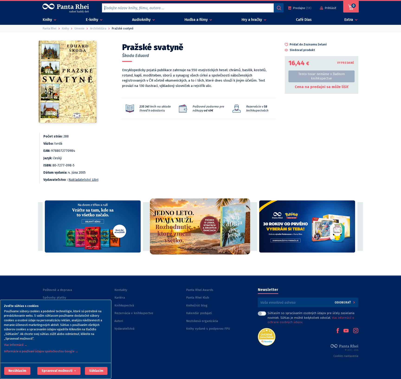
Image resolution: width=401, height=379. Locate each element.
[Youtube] (346, 331)
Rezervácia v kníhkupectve (133, 313)
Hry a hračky (252, 19)
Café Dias (304, 19)
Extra (349, 19)
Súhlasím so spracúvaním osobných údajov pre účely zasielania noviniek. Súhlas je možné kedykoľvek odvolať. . (311, 317)
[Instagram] (355, 331)
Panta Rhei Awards (199, 290)
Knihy (48, 19)
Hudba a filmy (196, 19)
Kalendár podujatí (199, 313)
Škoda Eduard (135, 55)
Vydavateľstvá (124, 329)
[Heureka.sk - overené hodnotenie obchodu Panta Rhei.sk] (266, 336)
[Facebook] (337, 331)
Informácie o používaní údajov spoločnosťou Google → (41, 351)
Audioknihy (142, 19)
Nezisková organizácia (202, 321)
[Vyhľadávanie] (279, 8)
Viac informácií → (15, 345)
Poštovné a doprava (57, 290)
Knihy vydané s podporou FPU (208, 329)
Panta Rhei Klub (197, 297)
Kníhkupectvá (124, 305)
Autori (118, 321)
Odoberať (343, 302)
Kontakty (120, 290)
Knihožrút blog (196, 305)
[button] (17, 371)
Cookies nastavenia (345, 356)
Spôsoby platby (54, 297)
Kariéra (119, 297)
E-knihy (92, 19)
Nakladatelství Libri (83, 180)
